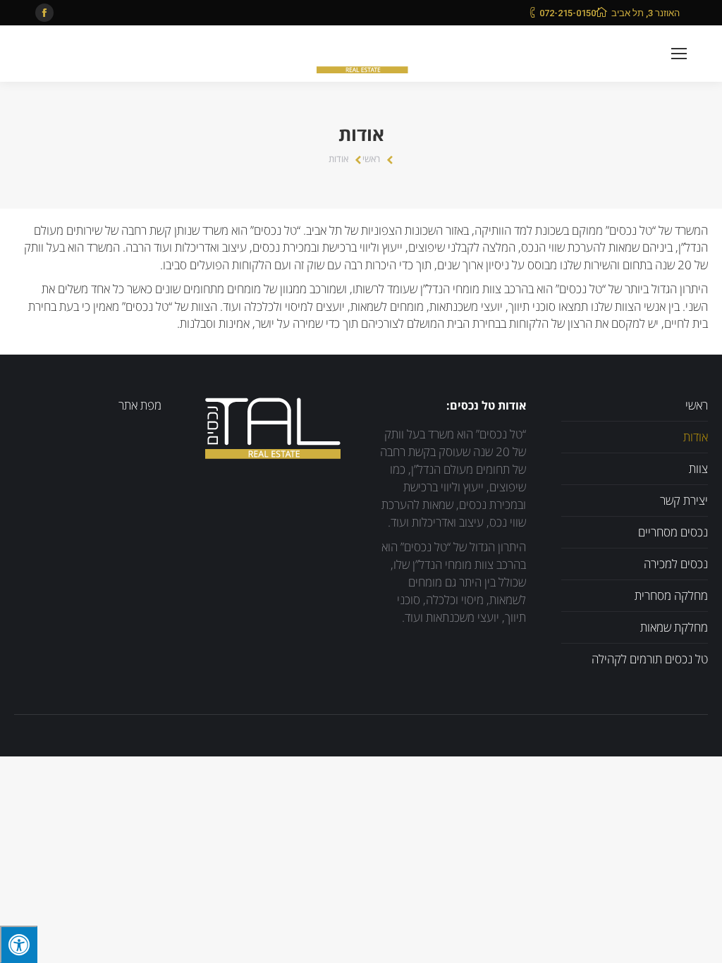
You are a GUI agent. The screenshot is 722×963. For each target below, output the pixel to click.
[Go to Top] (699, 940)
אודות (695, 437)
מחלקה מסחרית (671, 596)
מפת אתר (139, 405)
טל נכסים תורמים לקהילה (650, 659)
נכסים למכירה (676, 564)
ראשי (371, 159)
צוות (698, 469)
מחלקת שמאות (674, 627)
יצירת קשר (684, 500)
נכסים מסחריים (673, 532)
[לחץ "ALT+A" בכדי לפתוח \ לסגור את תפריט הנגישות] (18, 944)
